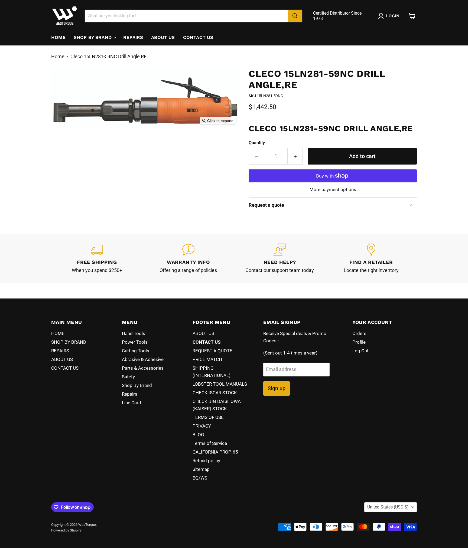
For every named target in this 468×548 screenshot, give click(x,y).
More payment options (333, 189)
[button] (390, 16)
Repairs (129, 394)
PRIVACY (202, 426)
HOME (58, 37)
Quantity (257, 142)
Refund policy (206, 460)
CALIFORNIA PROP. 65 (215, 452)
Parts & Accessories (143, 368)
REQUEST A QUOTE (212, 350)
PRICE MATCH (207, 359)
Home (57, 56)
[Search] (295, 16)
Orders (359, 333)
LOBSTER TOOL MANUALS (220, 384)
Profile (359, 342)
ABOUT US (163, 37)
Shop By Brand (137, 385)
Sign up (276, 388)
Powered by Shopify (66, 530)
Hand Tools (133, 333)
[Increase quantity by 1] (295, 156)
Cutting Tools (135, 350)
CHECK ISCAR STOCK (215, 392)
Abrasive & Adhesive (143, 359)
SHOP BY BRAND (93, 37)
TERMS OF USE (208, 417)
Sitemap (201, 469)
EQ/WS (200, 478)
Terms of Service (210, 443)
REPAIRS (133, 37)
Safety (128, 376)
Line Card (131, 402)
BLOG (198, 434)
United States (388, 507)
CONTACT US (198, 37)
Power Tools (135, 342)
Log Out (360, 350)
